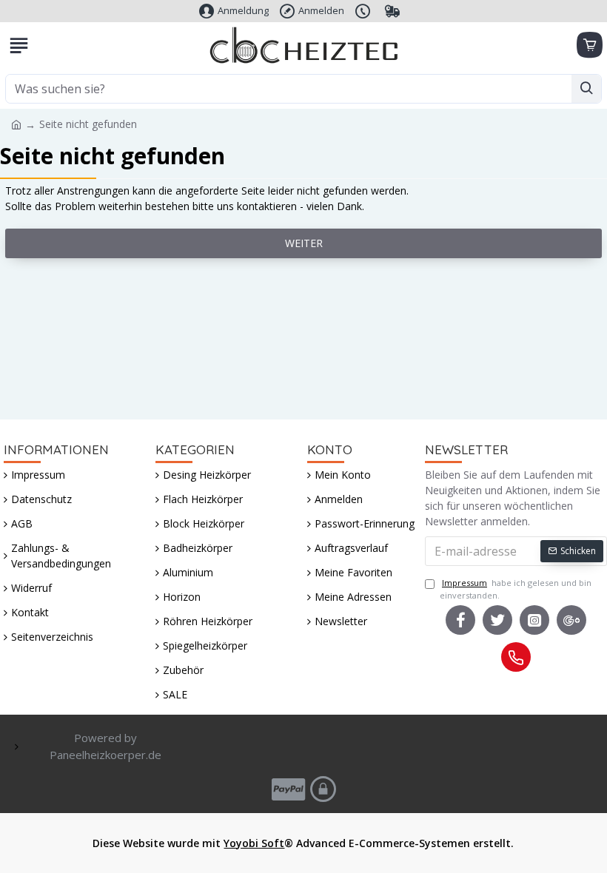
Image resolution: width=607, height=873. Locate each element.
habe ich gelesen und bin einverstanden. (515, 589)
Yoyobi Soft (254, 843)
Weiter (304, 243)
